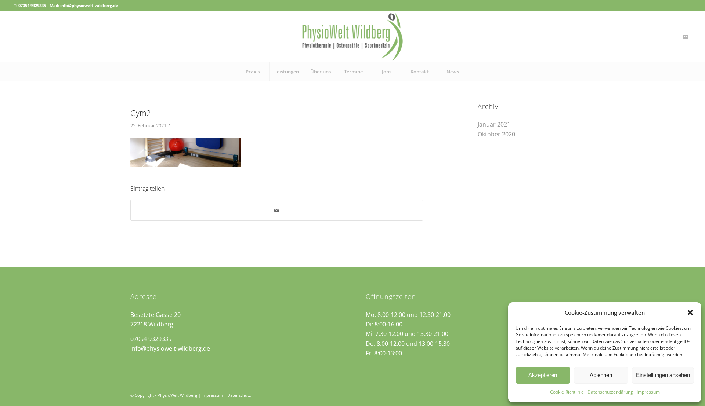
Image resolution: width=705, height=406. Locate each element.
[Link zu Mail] (685, 36)
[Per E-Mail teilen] (277, 210)
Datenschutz (239, 395)
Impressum (648, 392)
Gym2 (140, 113)
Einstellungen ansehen (663, 375)
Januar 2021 (494, 124)
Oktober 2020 (496, 134)
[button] (690, 312)
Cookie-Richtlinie (567, 392)
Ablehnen (601, 375)
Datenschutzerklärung (610, 392)
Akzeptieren (542, 375)
